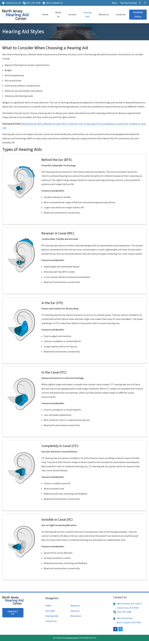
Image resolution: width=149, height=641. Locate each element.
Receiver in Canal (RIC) (55, 123)
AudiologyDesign (71, 638)
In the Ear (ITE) (75, 123)
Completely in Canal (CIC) (115, 123)
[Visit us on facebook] (140, 3)
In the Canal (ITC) (92, 123)
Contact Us (13, 612)
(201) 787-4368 (33, 3)
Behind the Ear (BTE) (32, 123)
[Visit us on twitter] (145, 3)
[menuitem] (114, 3)
